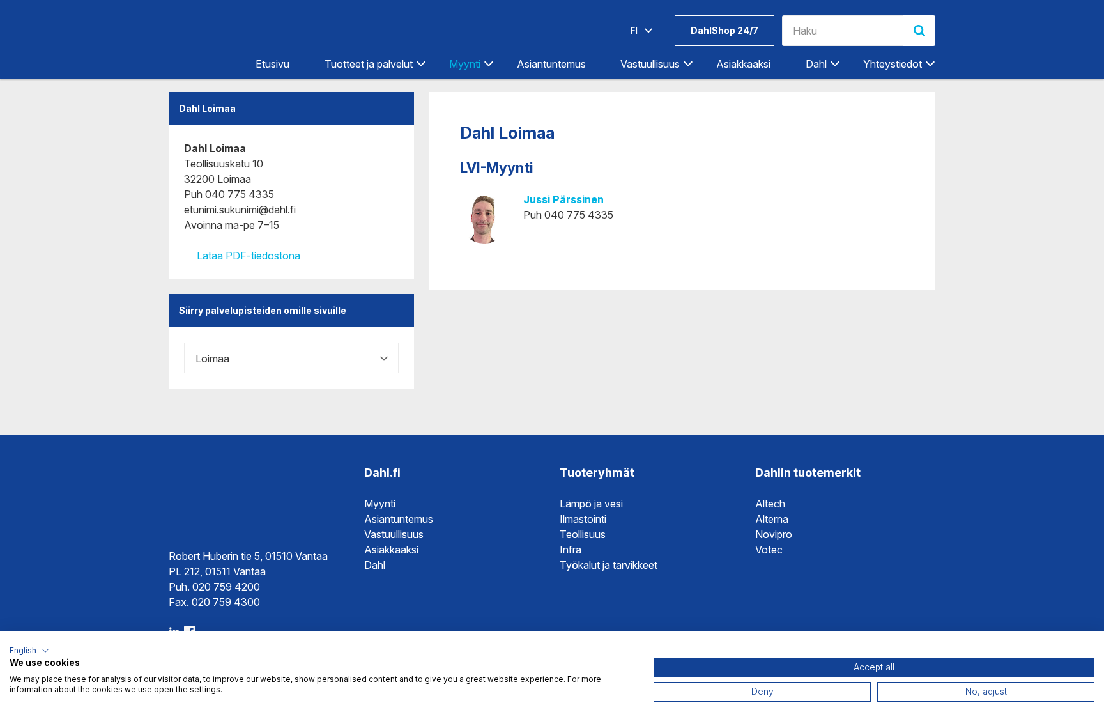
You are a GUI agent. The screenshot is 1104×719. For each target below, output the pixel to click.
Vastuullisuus (394, 534)
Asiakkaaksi (743, 64)
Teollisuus (583, 534)
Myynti (379, 503)
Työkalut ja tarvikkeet (608, 565)
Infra (570, 549)
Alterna (771, 519)
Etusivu (272, 64)
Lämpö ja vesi (591, 503)
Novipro (773, 534)
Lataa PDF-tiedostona (247, 255)
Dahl (374, 565)
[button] (29, 651)
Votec (769, 549)
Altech (770, 503)
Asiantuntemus (551, 64)
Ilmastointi (583, 519)
